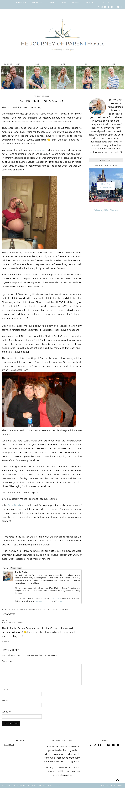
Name (6, 689)
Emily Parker (21, 572)
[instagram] (95, 745)
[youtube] (113, 745)
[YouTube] (108, 7)
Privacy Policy (45, 785)
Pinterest (58, 601)
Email (5, 700)
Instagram (39, 601)
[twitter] (90, 745)
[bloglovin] (104, 745)
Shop (63, 2)
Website (6, 711)
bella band (10, 609)
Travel (52, 2)
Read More (106, 160)
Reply (6, 641)
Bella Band (14, 505)
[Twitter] (98, 7)
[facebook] (99, 745)
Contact (105, 2)
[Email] (118, 7)
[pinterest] (108, 745)
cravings (22, 609)
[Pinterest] (105, 7)
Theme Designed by (111, 785)
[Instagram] (102, 7)
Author (5, 568)
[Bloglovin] (115, 7)
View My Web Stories (106, 210)
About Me (90, 2)
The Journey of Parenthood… (22, 785)
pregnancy (33, 609)
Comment (8, 661)
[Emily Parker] (8, 580)
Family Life (37, 2)
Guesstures (39, 150)
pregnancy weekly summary (55, 609)
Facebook (47, 601)
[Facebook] (112, 7)
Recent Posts (16, 568)
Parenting (21, 2)
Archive (75, 2)
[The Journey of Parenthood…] (62, 33)
